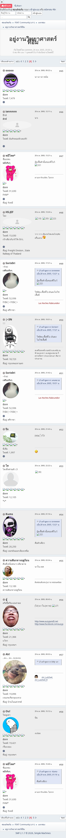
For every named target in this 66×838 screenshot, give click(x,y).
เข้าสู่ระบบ (34, 9)
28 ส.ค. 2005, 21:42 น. (43, 372)
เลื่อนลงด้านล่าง (7, 61)
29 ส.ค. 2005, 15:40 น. (43, 764)
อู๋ (6, 599)
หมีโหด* (10, 155)
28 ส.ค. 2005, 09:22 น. (43, 70)
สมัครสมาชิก (50, 9)
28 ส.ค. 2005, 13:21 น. (43, 155)
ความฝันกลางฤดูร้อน (17, 560)
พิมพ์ (63, 61)
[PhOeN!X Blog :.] (4, 456)
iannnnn (11, 111)
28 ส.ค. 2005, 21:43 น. (43, 429)
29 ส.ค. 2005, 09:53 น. (43, 654)
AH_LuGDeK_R (41, 680)
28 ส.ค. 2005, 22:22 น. (43, 465)
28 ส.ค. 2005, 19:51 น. (43, 319)
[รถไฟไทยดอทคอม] (4, 246)
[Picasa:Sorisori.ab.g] (4, 306)
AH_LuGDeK (47, 677)
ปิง (7, 429)
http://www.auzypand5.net (46, 621)
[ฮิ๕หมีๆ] (4, 199)
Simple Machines (42, 833)
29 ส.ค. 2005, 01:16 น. (43, 514)
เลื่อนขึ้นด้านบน (7, 818)
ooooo (10, 70)
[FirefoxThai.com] (4, 102)
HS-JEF (9, 212)
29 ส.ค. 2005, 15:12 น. (43, 711)
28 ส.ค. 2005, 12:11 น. (43, 111)
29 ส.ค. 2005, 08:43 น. (43, 599)
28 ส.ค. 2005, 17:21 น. (43, 263)
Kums (9, 514)
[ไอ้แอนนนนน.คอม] (4, 146)
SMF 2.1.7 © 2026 (24, 833)
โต (7, 465)
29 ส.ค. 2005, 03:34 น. (43, 560)
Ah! (8, 654)
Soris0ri (10, 263)
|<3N (9, 319)
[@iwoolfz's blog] (4, 751)
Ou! (8, 711)
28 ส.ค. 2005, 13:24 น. (43, 212)
